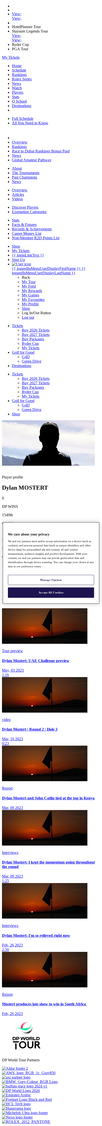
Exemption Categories (29, 212)
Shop (26, 308)
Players (17, 92)
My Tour (29, 282)
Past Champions (24, 177)
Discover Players (25, 207)
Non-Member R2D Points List (35, 238)
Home (17, 66)
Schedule (19, 70)
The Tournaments (25, 173)
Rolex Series (22, 79)
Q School (19, 101)
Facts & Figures (24, 224)
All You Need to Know (30, 123)
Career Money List (26, 233)
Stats (15, 97)
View (16, 14)
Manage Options (51, 579)
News (16, 83)
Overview (19, 142)
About (17, 168)
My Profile (30, 304)
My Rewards (32, 291)
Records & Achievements (32, 229)
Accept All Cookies (51, 592)
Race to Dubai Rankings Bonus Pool (41, 151)
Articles (18, 194)
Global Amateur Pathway (31, 160)
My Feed (29, 286)
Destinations (21, 106)
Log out (28, 317)
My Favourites (33, 299)
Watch (17, 88)
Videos (17, 199)
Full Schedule (22, 118)
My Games (30, 295)
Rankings (19, 75)
